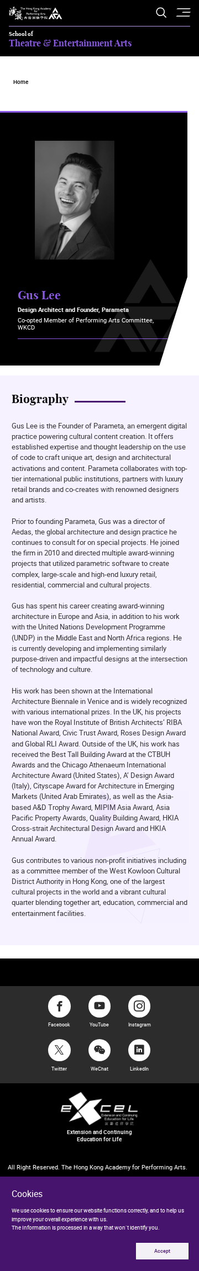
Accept (162, 1251)
